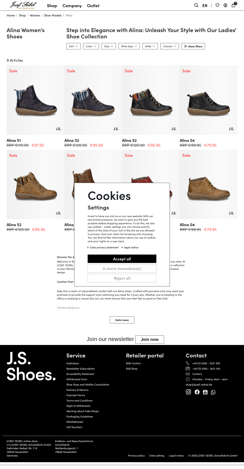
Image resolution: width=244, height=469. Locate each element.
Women (35, 15)
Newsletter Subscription (80, 368)
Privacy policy (136, 455)
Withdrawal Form (76, 379)
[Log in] (225, 5)
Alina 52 (71, 140)
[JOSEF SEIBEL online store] (23, 4)
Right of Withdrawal (78, 405)
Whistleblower (74, 421)
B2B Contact (133, 363)
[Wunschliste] (217, 5)
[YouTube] (205, 392)
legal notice (131, 247)
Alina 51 (14, 140)
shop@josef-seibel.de (199, 384)
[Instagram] (188, 392)
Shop (22, 15)
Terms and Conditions (79, 400)
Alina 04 (187, 140)
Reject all (122, 278)
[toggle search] (196, 5)
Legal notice (176, 455)
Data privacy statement (104, 247)
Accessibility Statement (80, 374)
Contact (197, 374)
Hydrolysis (72, 363)
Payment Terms (75, 395)
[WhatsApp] (213, 392)
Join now (150, 339)
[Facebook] (197, 392)
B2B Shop (131, 368)
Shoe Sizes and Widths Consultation (87, 384)
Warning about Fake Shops (82, 411)
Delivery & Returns (77, 390)
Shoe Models (53, 15)
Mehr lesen (122, 320)
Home (11, 15)
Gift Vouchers (74, 427)
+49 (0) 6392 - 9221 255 (206, 368)
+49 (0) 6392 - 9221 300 (206, 363)
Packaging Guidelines (79, 416)
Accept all (122, 258)
